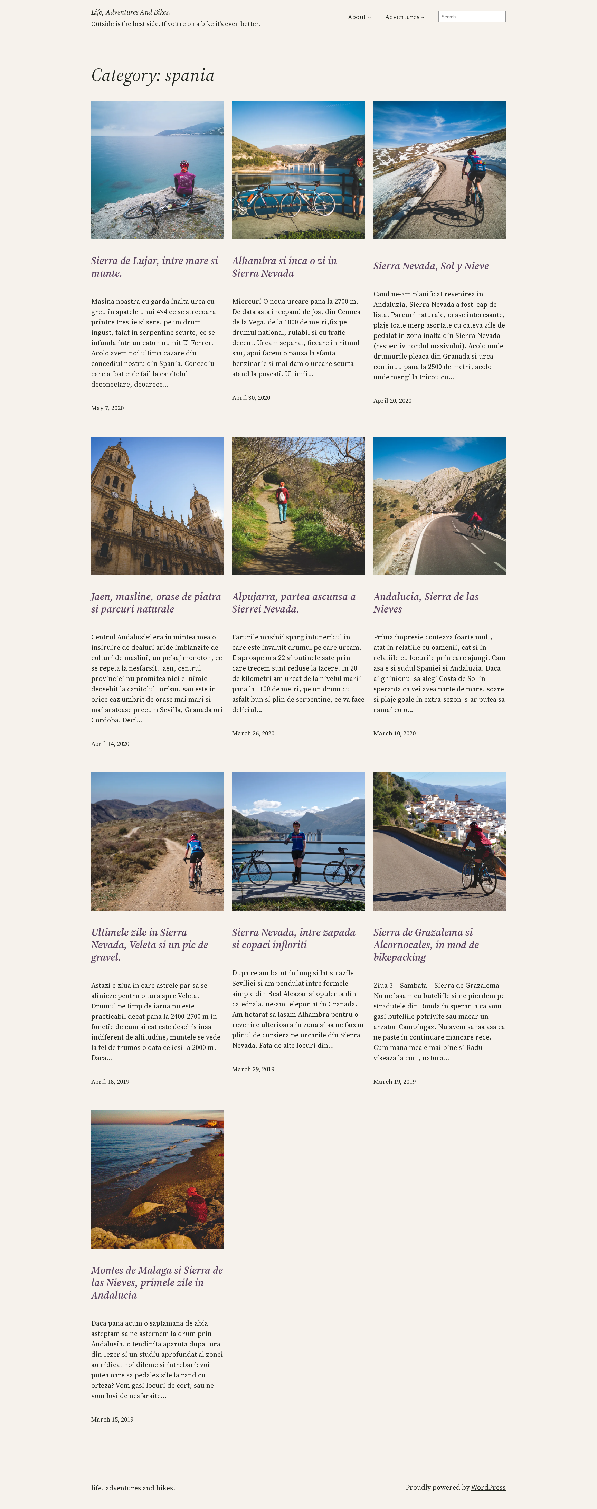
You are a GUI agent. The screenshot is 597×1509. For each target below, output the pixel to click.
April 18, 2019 (110, 1081)
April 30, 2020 (251, 397)
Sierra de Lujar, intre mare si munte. (154, 267)
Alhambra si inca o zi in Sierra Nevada (284, 267)
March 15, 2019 (112, 1419)
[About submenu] (369, 17)
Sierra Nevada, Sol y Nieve (431, 266)
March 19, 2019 (394, 1081)
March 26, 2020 (253, 733)
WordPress (488, 1487)
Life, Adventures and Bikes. (130, 12)
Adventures (402, 16)
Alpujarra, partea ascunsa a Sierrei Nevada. (294, 602)
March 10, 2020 (394, 733)
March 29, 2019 (253, 1069)
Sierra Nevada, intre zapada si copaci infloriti (294, 938)
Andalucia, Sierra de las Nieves (426, 602)
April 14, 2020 (110, 743)
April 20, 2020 (392, 400)
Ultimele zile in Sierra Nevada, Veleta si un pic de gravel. (149, 945)
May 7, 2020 (107, 408)
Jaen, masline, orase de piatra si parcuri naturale (156, 602)
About (357, 16)
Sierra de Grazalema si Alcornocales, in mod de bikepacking (426, 945)
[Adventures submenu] (423, 17)
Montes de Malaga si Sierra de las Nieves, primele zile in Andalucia (157, 1282)
